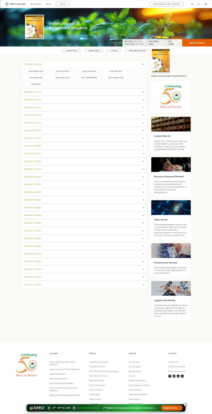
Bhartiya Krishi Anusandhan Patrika (65, 395)
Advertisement (135, 404)
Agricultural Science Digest (61, 383)
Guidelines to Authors (98, 362)
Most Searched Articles (139, 385)
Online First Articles (137, 380)
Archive (114, 51)
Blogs (48, 4)
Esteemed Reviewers (138, 394)
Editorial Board (135, 390)
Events (63, 4)
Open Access (95, 399)
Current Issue (71, 51)
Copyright (93, 404)
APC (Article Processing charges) (103, 371)
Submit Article (196, 43)
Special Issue (94, 51)
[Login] (206, 4)
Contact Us (173, 362)
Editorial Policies (96, 380)
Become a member (177, 371)
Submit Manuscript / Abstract (166, 4)
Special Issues (135, 371)
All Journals (35, 4)
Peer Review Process (98, 376)
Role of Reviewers (97, 385)
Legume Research (58, 374)
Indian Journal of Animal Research (65, 369)
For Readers (94, 394)
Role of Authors (96, 390)
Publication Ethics (97, 366)
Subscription (134, 399)
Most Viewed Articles (137, 51)
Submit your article (176, 366)
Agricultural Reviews (59, 378)
